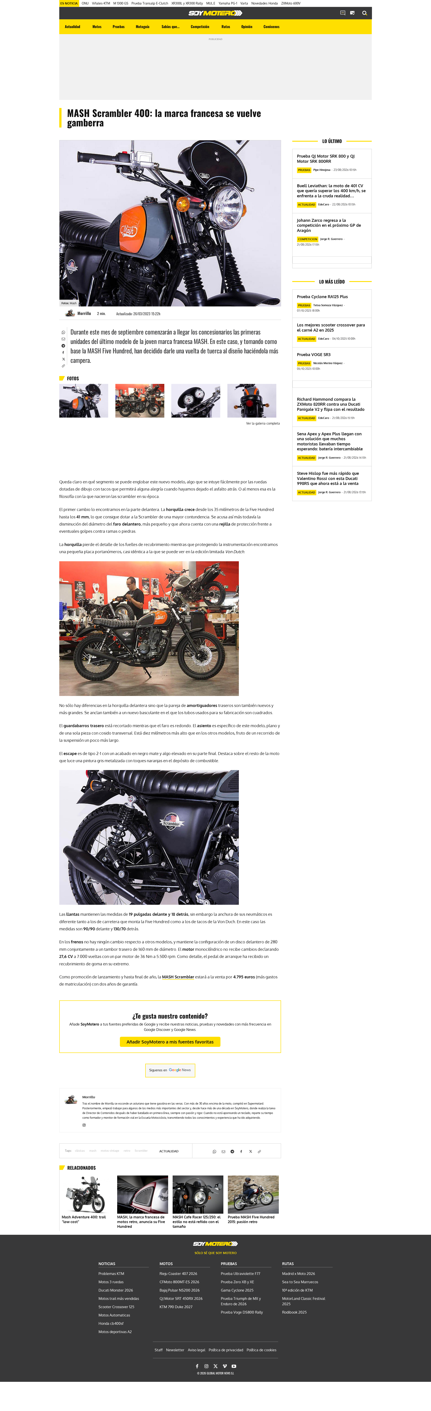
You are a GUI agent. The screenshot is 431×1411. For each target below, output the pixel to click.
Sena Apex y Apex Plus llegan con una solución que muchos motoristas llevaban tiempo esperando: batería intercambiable (330, 441)
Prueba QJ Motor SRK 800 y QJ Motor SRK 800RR (326, 159)
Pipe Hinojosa (321, 170)
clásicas (80, 1150)
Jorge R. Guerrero (331, 239)
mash (92, 1150)
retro (127, 1150)
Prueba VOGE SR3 (313, 354)
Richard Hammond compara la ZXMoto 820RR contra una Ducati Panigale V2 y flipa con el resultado (331, 404)
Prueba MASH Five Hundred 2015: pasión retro (251, 1219)
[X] (63, 359)
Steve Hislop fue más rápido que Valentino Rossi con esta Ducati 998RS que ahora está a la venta (328, 478)
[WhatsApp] (63, 332)
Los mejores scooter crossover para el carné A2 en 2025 (331, 327)
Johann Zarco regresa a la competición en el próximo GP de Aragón (329, 225)
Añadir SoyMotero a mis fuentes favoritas (170, 1042)
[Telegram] (63, 345)
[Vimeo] (224, 1366)
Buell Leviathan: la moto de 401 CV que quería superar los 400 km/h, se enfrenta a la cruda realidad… (331, 190)
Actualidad (168, 1151)
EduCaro (323, 204)
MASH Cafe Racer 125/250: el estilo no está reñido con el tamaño (196, 1222)
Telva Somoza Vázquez (328, 305)
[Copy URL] (63, 365)
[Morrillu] (71, 313)
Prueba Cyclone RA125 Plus (322, 296)
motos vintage (110, 1150)
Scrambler (178, 976)
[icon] (343, 13)
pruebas (304, 170)
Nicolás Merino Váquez (328, 363)
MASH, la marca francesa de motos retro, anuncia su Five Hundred (141, 1222)
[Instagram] (84, 1124)
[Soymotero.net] (215, 13)
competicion (307, 239)
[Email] (63, 338)
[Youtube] (233, 1366)
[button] (365, 13)
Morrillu (84, 313)
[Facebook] (63, 352)
